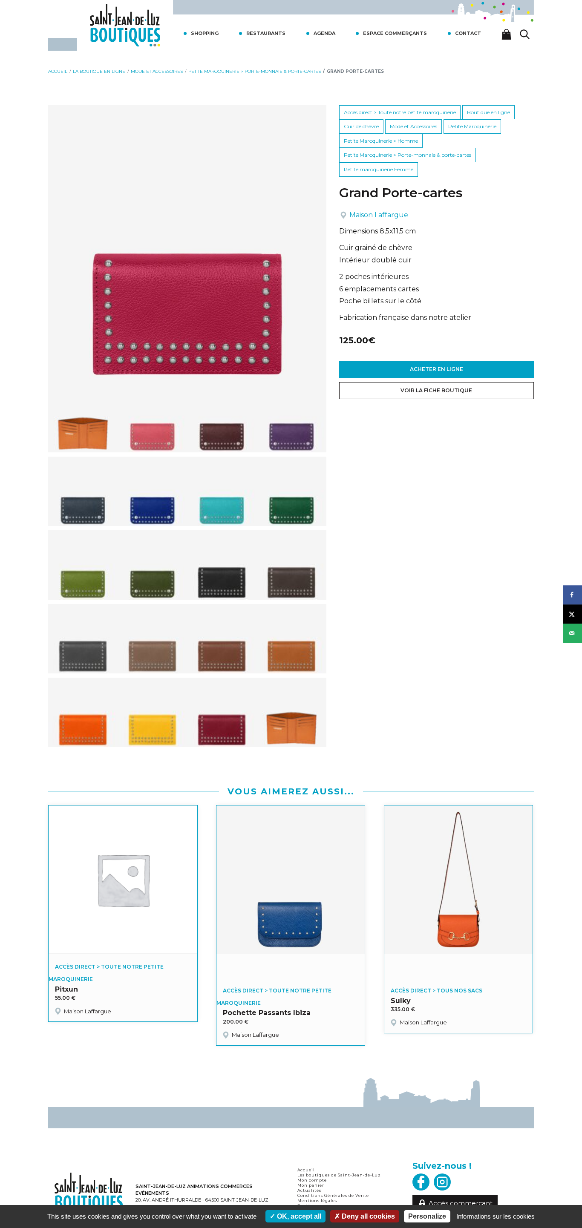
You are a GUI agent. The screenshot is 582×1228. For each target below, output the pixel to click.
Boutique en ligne (488, 112)
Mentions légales (317, 1200)
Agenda (324, 33)
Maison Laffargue (378, 215)
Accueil (306, 1170)
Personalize (427, 1216)
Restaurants (265, 33)
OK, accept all (298, 1216)
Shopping (205, 33)
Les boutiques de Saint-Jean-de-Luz (339, 1175)
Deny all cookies (367, 1216)
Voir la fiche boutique (436, 390)
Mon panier (310, 1185)
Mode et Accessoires (413, 126)
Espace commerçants (395, 33)
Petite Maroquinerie (472, 126)
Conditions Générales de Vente (333, 1195)
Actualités (309, 1190)
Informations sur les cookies (495, 1216)
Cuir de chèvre (361, 126)
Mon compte (312, 1180)
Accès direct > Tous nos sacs (436, 990)
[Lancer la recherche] (525, 34)
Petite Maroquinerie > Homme (381, 141)
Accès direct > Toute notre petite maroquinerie (400, 112)
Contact (468, 33)
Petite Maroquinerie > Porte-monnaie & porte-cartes (407, 155)
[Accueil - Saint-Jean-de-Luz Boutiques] (125, 24)
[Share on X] (572, 614)
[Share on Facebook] (572, 594)
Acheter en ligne (436, 369)
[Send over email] (572, 633)
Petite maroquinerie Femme (378, 169)
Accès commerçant (461, 1203)
